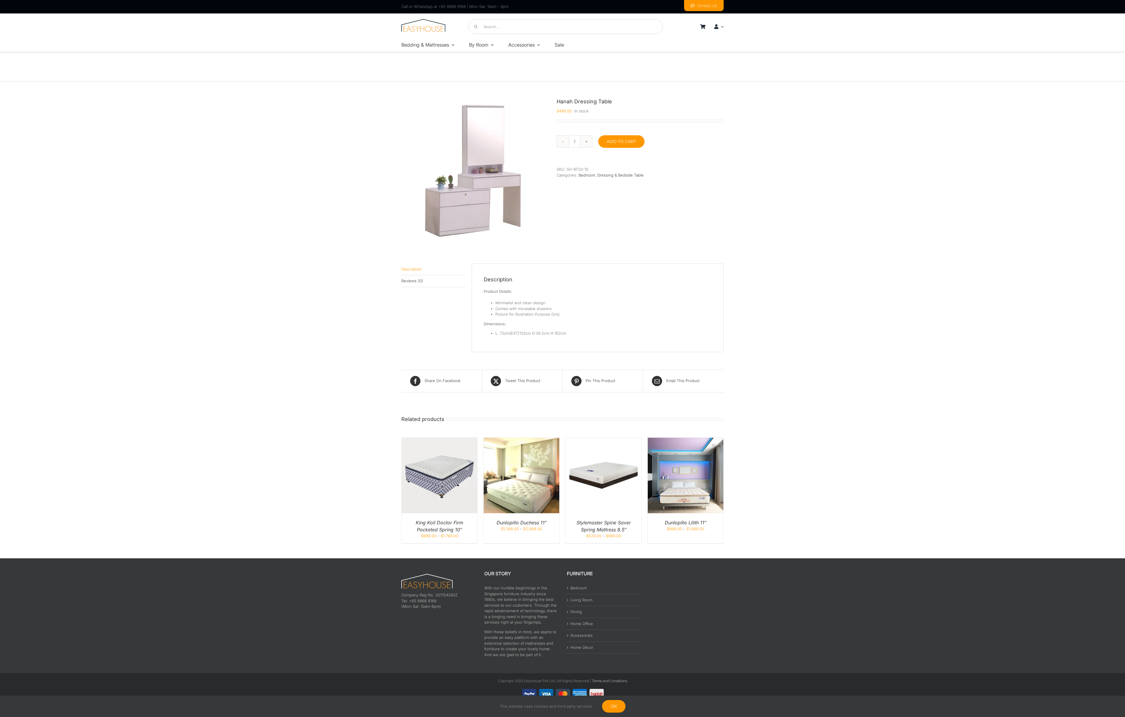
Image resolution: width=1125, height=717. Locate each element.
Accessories (581, 635)
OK (614, 706)
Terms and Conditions (609, 681)
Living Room (581, 600)
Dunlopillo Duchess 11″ (522, 523)
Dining (576, 611)
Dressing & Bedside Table (620, 175)
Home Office (581, 623)
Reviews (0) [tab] (412, 280)
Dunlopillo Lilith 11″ (685, 523)
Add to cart (621, 141)
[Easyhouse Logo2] (423, 20)
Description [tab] (411, 269)
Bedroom (587, 175)
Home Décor (581, 647)
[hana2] (474, 170)
